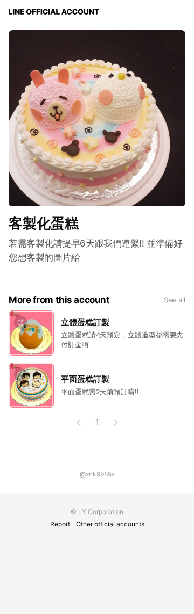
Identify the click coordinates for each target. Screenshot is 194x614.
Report (60, 524)
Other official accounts (110, 524)
